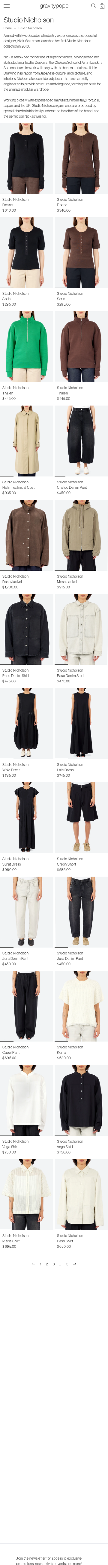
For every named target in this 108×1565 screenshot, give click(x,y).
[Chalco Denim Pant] (81, 441)
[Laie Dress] (81, 723)
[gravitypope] (54, 6)
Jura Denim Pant (15, 958)
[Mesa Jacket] (81, 535)
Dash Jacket (12, 581)
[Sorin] (26, 252)
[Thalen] (26, 346)
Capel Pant (11, 1052)
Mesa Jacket (67, 581)
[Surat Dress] (26, 817)
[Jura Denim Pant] (26, 912)
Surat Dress (11, 864)
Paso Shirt (65, 1241)
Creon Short (66, 864)
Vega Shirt (10, 1146)
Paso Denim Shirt (15, 675)
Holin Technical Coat (18, 487)
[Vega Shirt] (26, 1100)
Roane (7, 205)
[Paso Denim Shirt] (26, 629)
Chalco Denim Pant (72, 487)
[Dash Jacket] (26, 535)
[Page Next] (74, 1264)
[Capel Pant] (26, 1006)
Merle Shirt (11, 1241)
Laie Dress (65, 770)
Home (8, 28)
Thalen (7, 393)
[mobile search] (93, 6)
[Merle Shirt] (26, 1194)
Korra (61, 1052)
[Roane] (26, 158)
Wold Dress (11, 770)
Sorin (6, 299)
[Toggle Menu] (7, 5)
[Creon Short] (81, 817)
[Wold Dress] (26, 723)
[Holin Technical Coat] (26, 441)
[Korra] (81, 1006)
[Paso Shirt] (81, 1194)
